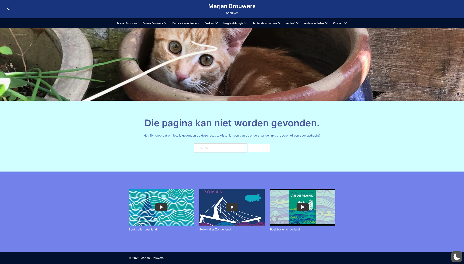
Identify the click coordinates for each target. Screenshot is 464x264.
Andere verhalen (314, 23)
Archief (290, 23)
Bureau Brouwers (152, 23)
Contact (338, 23)
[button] (8, 9)
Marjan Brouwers (232, 6)
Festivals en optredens (186, 23)
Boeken (209, 23)
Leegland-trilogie (233, 23)
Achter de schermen (264, 23)
